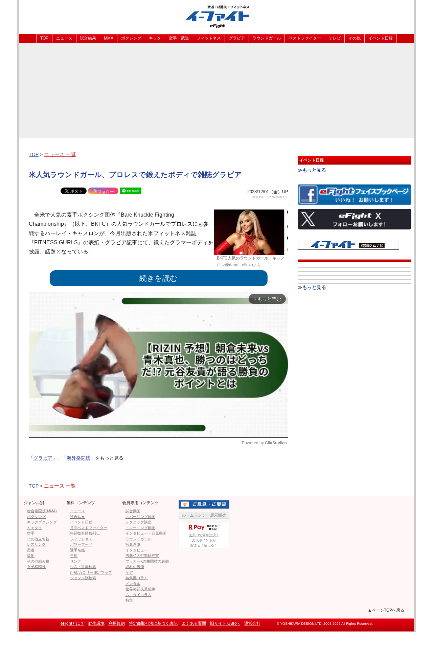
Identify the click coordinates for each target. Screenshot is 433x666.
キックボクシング (42, 522)
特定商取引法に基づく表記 (153, 623)
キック (155, 38)
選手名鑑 (77, 550)
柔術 (31, 555)
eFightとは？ (72, 623)
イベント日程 (380, 38)
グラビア (237, 38)
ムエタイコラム (139, 595)
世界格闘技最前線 (140, 589)
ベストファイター (305, 38)
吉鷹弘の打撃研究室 (142, 555)
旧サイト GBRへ (225, 623)
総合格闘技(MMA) (42, 511)
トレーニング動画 (140, 528)
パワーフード (81, 544)
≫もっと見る (312, 170)
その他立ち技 (38, 539)
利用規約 (117, 623)
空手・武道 (179, 38)
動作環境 (96, 623)
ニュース (64, 38)
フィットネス (209, 38)
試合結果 (88, 38)
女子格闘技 (36, 567)
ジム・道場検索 (83, 567)
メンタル (133, 584)
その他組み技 (38, 561)
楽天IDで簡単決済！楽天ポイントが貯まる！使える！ (204, 540)
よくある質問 (194, 623)
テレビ (335, 38)
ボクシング (131, 38)
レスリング (36, 544)
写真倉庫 (133, 544)
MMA (108, 38)
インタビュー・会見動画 (146, 533)
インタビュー (137, 550)
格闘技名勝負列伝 (85, 533)
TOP (44, 38)
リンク (75, 561)
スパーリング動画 (140, 517)
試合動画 (133, 511)
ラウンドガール (266, 38)
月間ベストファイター (88, 528)
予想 (73, 555)
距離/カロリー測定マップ (91, 572)
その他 (354, 38)
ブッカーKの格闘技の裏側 (147, 561)
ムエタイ (34, 528)
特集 (129, 600)
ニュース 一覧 (60, 154)
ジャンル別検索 (83, 578)
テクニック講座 (139, 522)
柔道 (31, 550)
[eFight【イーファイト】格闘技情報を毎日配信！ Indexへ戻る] (216, 16)
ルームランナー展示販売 (204, 515)
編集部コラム (137, 578)
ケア (129, 572)
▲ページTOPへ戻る (386, 610)
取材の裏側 (135, 567)
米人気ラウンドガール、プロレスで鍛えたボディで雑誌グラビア (135, 174)
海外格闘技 (78, 458)
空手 (31, 533)
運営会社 (252, 623)
